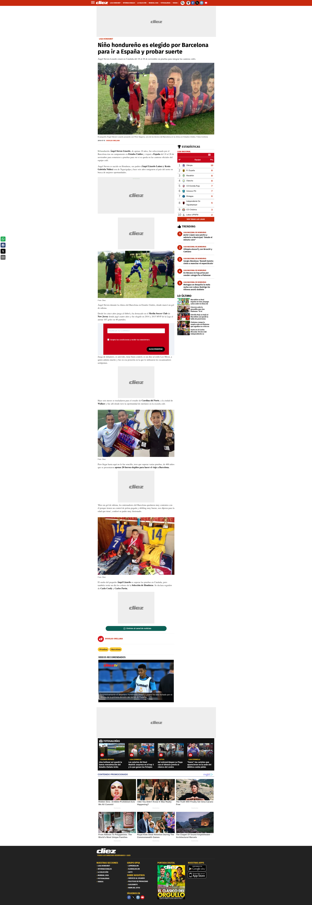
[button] (3, 239)
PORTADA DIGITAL (166, 862)
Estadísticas (191, 146)
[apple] (201, 875)
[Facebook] (129, 897)
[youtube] (142, 897)
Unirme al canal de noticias (138, 628)
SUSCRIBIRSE (156, 349)
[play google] (201, 868)
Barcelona (116, 649)
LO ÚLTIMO (184, 295)
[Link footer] (106, 851)
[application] (136, 681)
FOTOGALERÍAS (111, 741)
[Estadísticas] (188, 2)
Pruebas (103, 649)
